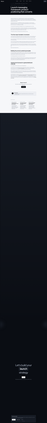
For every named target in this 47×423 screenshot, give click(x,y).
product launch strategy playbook (22, 75)
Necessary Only (18, 419)
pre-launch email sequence (21, 68)
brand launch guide (30, 75)
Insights (13, 3)
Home (11, 3)
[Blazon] (2, 1)
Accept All (14, 419)
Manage (22, 419)
